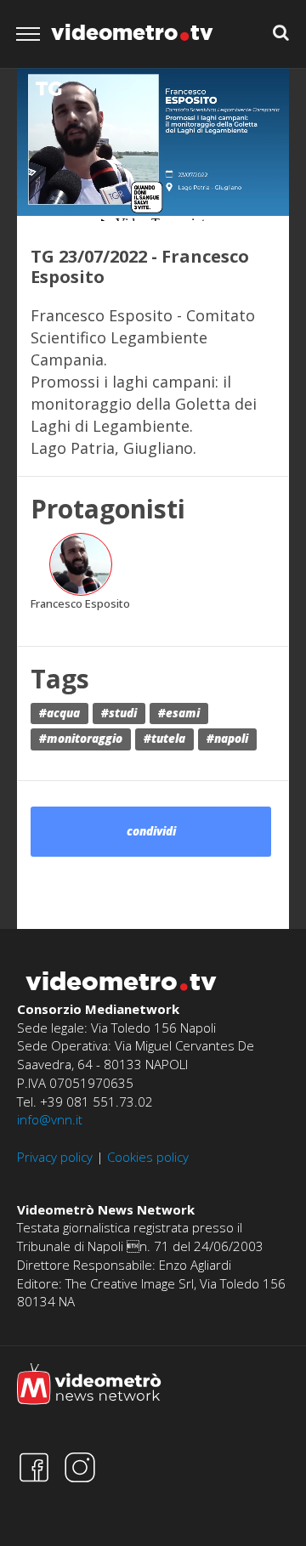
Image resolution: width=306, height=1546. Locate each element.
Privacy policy (55, 1156)
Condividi (151, 831)
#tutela (164, 738)
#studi (119, 713)
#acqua (59, 713)
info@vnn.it (49, 1119)
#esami (179, 713)
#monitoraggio (80, 738)
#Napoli (227, 738)
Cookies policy (148, 1156)
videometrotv (132, 32)
